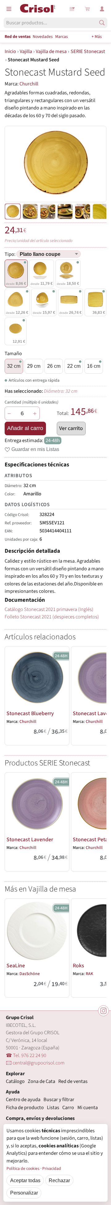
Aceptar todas (25, 1180)
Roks (78, 965)
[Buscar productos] (102, 23)
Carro (68, 1107)
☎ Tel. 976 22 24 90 (26, 1055)
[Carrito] (87, 9)
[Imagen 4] (83, 211)
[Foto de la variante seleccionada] (13, 211)
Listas (72, 9)
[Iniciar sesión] (102, 9)
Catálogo (15, 1081)
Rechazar (59, 1180)
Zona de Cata (41, 1081)
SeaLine (15, 965)
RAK (89, 974)
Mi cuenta (87, 1107)
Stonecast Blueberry (30, 713)
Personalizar (24, 1192)
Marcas (61, 37)
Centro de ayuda (23, 1099)
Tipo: (10, 254)
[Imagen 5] (100, 211)
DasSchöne (29, 974)
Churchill (28, 84)
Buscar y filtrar (58, 1099)
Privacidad (51, 1169)
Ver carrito (71, 428)
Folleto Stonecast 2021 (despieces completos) (52, 617)
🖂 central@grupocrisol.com (35, 1063)
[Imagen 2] (48, 211)
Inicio (10, 51)
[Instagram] (103, 1010)
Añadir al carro (25, 428)
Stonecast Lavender (29, 839)
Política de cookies (22, 1169)
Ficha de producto (25, 1107)
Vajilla (26, 51)
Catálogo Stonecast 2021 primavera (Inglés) (49, 609)
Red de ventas (18, 37)
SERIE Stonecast (88, 51)
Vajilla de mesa (51, 51)
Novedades (43, 37)
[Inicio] (37, 8)
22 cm (73, 366)
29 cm (33, 366)
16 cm (93, 366)
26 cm (53, 366)
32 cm (13, 366)
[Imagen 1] (30, 211)
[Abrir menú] (9, 9)
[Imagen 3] (65, 211)
